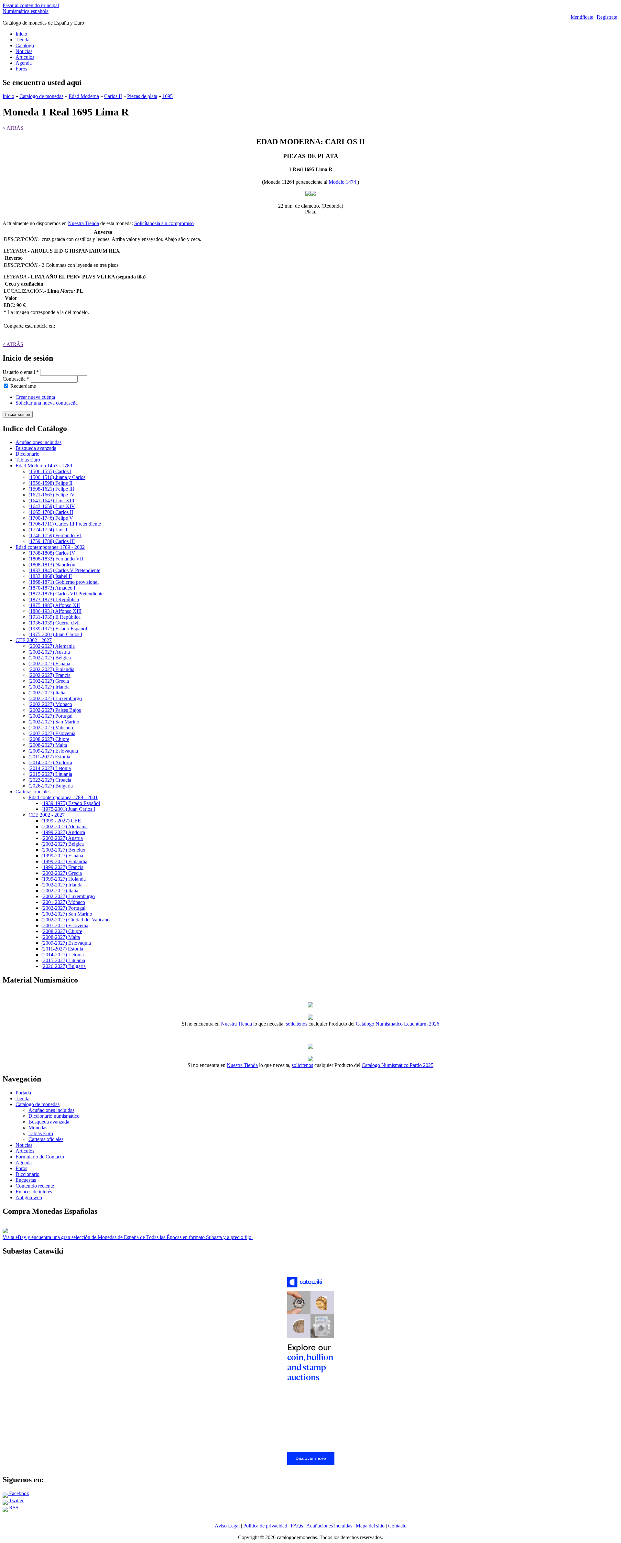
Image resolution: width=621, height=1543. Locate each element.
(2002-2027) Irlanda (49, 687)
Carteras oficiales (33, 791)
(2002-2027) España (49, 663)
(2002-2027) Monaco (50, 704)
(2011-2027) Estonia (49, 756)
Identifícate (582, 17)
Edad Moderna (84, 96)
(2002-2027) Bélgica (49, 657)
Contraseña (16, 379)
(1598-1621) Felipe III (51, 489)
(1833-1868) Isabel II (50, 576)
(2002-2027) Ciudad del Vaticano (75, 919)
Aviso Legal (227, 1525)
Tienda (22, 39)
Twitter (16, 1500)
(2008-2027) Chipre (48, 739)
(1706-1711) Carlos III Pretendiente (64, 524)
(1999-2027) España (62, 855)
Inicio (21, 34)
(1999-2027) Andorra (63, 832)
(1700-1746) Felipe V (50, 518)
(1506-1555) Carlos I (49, 471)
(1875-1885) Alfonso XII (54, 605)
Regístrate (607, 17)
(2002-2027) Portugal (50, 716)
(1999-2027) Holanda (63, 879)
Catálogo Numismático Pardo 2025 (397, 1065)
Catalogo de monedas (41, 96)
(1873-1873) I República (53, 599)
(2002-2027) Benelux (63, 850)
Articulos (25, 1151)
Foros (21, 68)
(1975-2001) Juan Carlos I (55, 634)
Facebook (18, 1493)
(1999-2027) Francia (62, 867)
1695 (167, 96)
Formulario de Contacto (40, 1156)
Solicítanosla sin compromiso (164, 223)
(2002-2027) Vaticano (50, 727)
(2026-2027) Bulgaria (50, 785)
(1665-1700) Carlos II (50, 512)
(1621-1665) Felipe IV (51, 494)
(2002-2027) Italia (46, 692)
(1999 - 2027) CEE (61, 820)
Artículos (25, 57)
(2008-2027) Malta (47, 745)
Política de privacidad (265, 1525)
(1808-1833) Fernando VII (55, 558)
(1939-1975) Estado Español (57, 628)
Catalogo (25, 45)
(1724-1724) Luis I (47, 529)
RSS (13, 1507)
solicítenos (296, 1024)
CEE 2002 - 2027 (34, 640)
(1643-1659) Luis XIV (51, 506)
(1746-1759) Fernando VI (55, 535)
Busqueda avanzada (36, 448)
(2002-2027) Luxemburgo (55, 698)
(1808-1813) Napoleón (51, 564)
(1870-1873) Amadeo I (51, 588)
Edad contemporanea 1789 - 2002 (50, 547)
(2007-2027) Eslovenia (51, 733)
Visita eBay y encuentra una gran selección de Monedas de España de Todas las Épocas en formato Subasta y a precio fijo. (128, 1237)
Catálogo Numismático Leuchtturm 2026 (397, 1024)
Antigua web (29, 1197)
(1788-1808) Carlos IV (51, 553)
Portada (23, 1092)
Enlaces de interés (34, 1191)
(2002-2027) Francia (49, 675)
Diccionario (27, 454)
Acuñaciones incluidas (38, 442)
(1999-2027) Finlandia (64, 861)
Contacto (397, 1525)
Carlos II (113, 96)
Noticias (24, 51)
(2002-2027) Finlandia (51, 669)
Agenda (24, 63)
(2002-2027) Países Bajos (54, 710)
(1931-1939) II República (54, 617)
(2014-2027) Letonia (49, 768)
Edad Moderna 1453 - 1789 (44, 465)
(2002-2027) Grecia (48, 681)
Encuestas (26, 1180)
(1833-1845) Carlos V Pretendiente (64, 570)
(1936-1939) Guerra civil (54, 622)
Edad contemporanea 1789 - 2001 (63, 797)
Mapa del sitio (370, 1525)
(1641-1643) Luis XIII (51, 500)
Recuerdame (23, 386)
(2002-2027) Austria (49, 652)
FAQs (297, 1525)
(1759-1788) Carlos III (51, 541)
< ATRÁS (13, 128)
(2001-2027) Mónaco (63, 902)
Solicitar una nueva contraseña (47, 403)
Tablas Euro (28, 459)
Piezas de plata (142, 96)
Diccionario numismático (54, 1116)
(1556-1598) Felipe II (50, 483)
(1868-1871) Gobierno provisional (63, 582)
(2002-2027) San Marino (53, 721)
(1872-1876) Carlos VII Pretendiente (66, 593)
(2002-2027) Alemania (51, 646)
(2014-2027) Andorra (50, 762)
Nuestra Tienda (83, 223)
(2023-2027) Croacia (49, 780)
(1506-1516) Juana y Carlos (56, 477)
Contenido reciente (35, 1186)
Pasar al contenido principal (31, 5)
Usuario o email (21, 372)
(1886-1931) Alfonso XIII (55, 611)
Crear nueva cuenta (35, 397)
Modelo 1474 (343, 182)
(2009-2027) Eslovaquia (53, 751)
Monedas (37, 1127)
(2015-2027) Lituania (50, 774)
